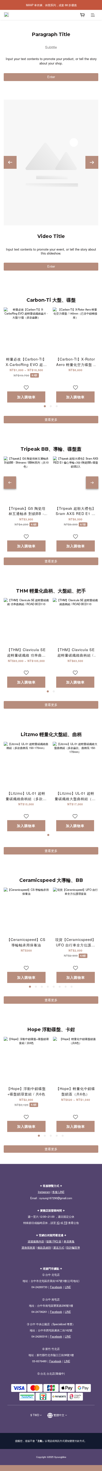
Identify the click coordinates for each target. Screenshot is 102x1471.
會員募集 (69, 1241)
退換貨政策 (28, 1247)
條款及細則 (44, 1247)
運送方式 (58, 1247)
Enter (51, 76)
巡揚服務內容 (36, 1241)
